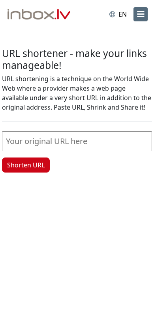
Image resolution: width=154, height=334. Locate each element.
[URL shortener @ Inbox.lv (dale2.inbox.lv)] (40, 15)
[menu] (140, 14)
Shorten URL (26, 165)
